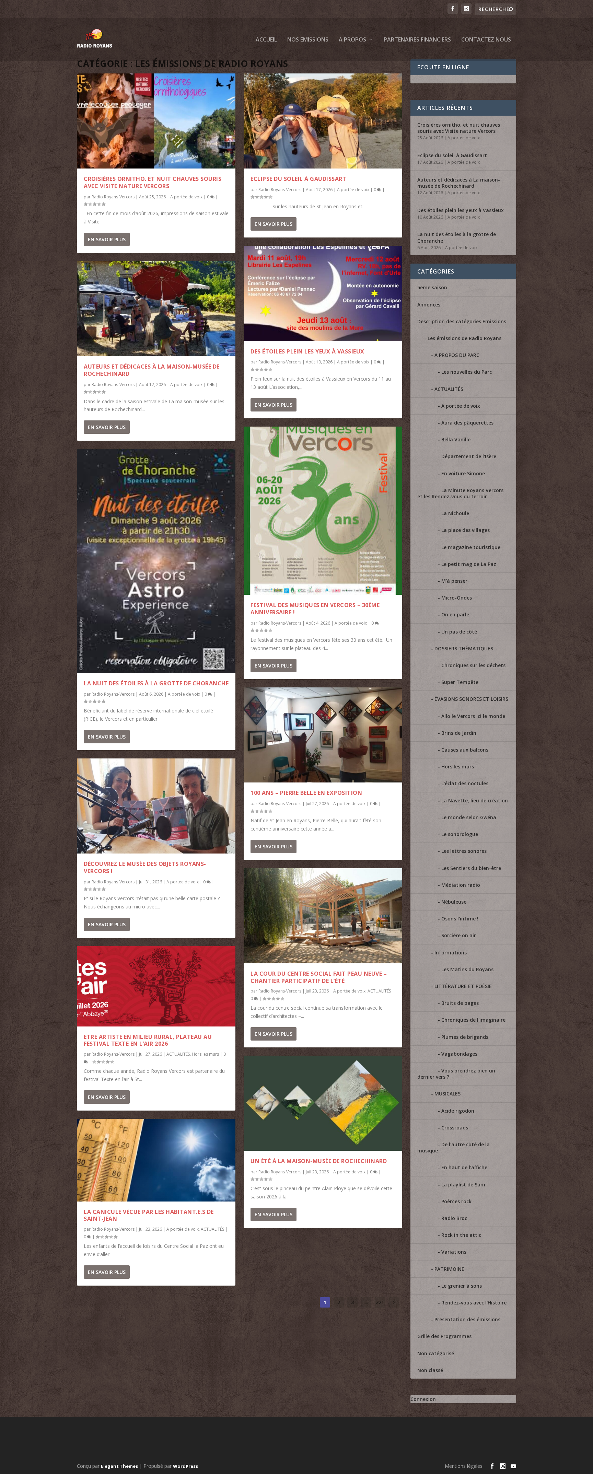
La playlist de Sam (463, 1184)
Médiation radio (460, 885)
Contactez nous (486, 40)
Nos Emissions (307, 40)
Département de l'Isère (468, 456)
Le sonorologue (459, 834)
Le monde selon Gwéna (468, 817)
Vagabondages (459, 1054)
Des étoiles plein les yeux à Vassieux (307, 351)
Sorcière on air (458, 935)
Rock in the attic (461, 1235)
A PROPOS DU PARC (456, 355)
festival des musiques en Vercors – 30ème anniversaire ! (315, 608)
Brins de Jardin (458, 733)
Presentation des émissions (467, 1319)
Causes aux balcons (464, 749)
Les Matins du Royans (467, 969)
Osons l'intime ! (459, 918)
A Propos (352, 40)
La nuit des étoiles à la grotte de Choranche (156, 683)
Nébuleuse (453, 901)
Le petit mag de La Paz (468, 564)
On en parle (455, 614)
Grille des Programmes (444, 1336)
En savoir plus (107, 239)
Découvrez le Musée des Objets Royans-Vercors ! (145, 867)
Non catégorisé (435, 1353)
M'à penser (454, 581)
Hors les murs (205, 1054)
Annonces (428, 304)
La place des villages (465, 530)
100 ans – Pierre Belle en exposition (306, 793)
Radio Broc (454, 1218)
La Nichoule (455, 513)
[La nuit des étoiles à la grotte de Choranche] (156, 561)
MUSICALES (447, 1093)
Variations (453, 1252)
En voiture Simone (463, 473)
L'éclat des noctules (464, 783)
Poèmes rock (456, 1201)
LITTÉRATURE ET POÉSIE (463, 986)
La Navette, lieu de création (474, 800)
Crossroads (454, 1127)
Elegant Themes (119, 1466)
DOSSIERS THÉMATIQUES (463, 648)
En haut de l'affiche (464, 1167)
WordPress (185, 1466)
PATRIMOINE (449, 1269)
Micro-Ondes (456, 597)
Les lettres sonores (464, 851)
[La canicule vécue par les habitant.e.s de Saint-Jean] (156, 1160)
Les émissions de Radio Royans (464, 338)
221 (380, 1302)
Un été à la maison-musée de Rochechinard (319, 1161)
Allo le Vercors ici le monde (473, 716)
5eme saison (432, 287)
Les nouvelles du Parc (466, 372)
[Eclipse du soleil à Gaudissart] (323, 121)
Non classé (430, 1370)
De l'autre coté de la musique (453, 1147)
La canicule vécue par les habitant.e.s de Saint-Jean (149, 1215)
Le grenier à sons (461, 1286)
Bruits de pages (460, 1003)
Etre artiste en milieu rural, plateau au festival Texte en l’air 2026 (148, 1040)
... (366, 1302)
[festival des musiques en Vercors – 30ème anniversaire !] (323, 511)
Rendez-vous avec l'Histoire (474, 1302)
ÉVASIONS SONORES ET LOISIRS (471, 699)
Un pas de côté (459, 631)
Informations (450, 952)
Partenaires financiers (417, 40)
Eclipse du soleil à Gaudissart (298, 179)
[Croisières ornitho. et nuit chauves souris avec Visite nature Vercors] (156, 121)
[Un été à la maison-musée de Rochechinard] (323, 1103)
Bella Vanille (455, 439)
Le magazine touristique (470, 547)
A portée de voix (186, 197)
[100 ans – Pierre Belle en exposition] (323, 734)
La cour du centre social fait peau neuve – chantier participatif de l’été (319, 977)
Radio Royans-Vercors (113, 197)
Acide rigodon (457, 1110)
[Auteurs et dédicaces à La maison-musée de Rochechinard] (156, 308)
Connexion (423, 1399)
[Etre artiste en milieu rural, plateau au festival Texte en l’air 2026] (156, 986)
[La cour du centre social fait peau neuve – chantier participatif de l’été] (323, 915)
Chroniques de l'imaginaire (473, 1020)
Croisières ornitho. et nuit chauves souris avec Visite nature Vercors (152, 182)
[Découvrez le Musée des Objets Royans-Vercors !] (156, 806)
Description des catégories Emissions (461, 321)
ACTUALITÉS (178, 1054)
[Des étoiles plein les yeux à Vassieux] (323, 293)
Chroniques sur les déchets (473, 665)
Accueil (266, 40)
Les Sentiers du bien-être (471, 868)
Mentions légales (463, 1466)
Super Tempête (459, 682)
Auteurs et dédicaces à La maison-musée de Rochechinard (152, 370)
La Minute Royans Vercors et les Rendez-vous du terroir (460, 493)
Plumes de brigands (464, 1037)
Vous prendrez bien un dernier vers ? (456, 1073)
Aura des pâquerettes (467, 422)
